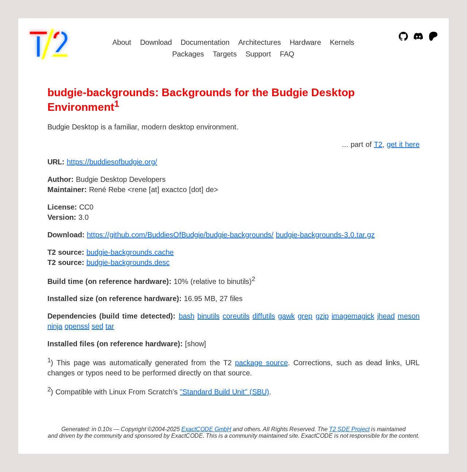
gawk (286, 316)
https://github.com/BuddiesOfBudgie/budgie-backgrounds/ (180, 235)
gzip (322, 316)
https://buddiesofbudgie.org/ (112, 162)
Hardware (305, 42)
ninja (54, 326)
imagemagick (353, 316)
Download (156, 42)
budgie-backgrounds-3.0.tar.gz (325, 235)
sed (97, 326)
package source (261, 363)
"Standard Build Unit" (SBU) (224, 392)
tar (109, 326)
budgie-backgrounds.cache (130, 252)
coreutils (236, 316)
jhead (386, 316)
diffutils (263, 316)
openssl (77, 326)
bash (186, 316)
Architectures (259, 42)
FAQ (287, 54)
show (195, 344)
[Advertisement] (398, 204)
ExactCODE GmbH (206, 429)
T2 (378, 144)
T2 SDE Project (349, 429)
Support (258, 54)
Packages (188, 54)
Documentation (205, 42)
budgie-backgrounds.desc (128, 262)
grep (305, 316)
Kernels (342, 42)
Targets (225, 54)
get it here (403, 144)
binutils (208, 316)
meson (409, 316)
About (121, 42)
